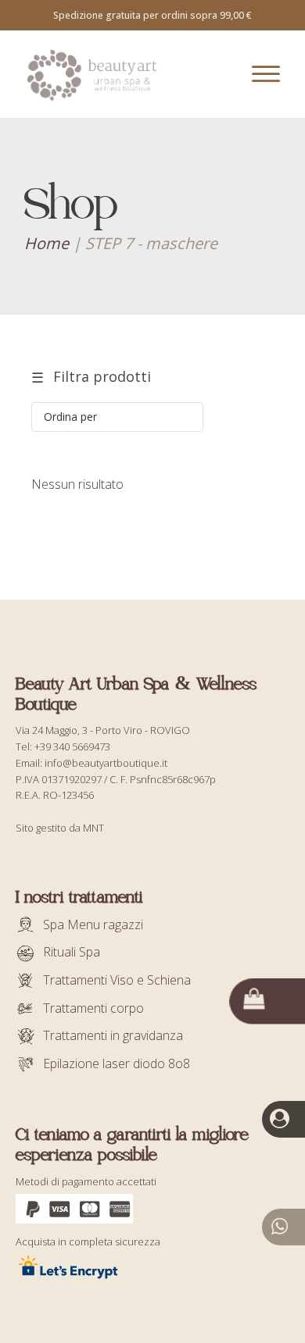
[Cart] (264, 1000)
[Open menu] (266, 74)
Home (46, 243)
